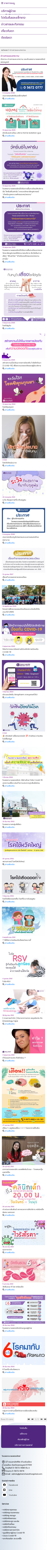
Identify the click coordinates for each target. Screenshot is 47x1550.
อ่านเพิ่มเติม (10, 98)
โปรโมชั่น (23, 1428)
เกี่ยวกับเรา (7, 31)
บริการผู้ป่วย (8, 11)
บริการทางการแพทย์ (23, 1445)
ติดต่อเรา (6, 38)
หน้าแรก (4, 50)
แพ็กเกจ (23, 1433)
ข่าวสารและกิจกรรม (12, 24)
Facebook (13, 1485)
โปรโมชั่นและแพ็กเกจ (13, 18)
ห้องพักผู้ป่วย (23, 1439)
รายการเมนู (9, 3)
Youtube (13, 1495)
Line (10, 1490)
